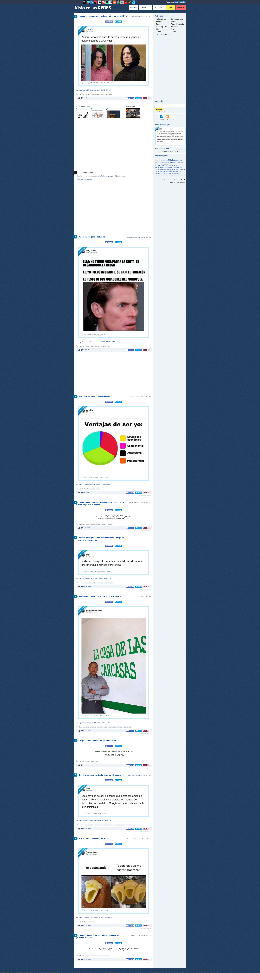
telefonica (96, 825)
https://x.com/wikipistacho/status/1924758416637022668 (95, 723)
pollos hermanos (127, 727)
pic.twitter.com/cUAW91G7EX (114, 754)
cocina (175, 160)
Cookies (176, 180)
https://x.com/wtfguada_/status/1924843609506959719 (95, 578)
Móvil (158, 29)
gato (174, 169)
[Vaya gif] (122, 2)
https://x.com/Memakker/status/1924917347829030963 (95, 484)
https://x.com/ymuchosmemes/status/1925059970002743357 (97, 342)
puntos (102, 94)
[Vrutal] (103, 2)
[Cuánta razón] (88, 2)
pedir (92, 761)
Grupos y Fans (161, 27)
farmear (170, 173)
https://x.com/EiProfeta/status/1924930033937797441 (94, 90)
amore (87, 524)
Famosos (174, 22)
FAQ (181, 180)
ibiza (156, 160)
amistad (110, 582)
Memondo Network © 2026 (177, 182)
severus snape (95, 94)
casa (175, 173)
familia (169, 171)
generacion (173, 162)
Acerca (159, 180)
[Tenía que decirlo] (125, 2)
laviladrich (138, 596)
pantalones (103, 346)
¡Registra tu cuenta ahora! (84, 179)
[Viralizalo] (133, 2)
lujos (181, 167)
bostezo (92, 921)
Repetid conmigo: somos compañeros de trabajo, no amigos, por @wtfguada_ (100, 539)
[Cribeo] (107, 2)
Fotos (158, 24)
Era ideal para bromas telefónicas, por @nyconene (100, 775)
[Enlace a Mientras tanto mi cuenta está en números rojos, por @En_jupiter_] (113, 113)
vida (164, 160)
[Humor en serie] (110, 2)
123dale (139, 935)
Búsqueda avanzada (160, 111)
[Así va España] (95, 2)
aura (169, 159)
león (178, 160)
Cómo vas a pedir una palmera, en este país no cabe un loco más (113, 751)
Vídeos (173, 32)
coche (168, 162)
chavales (128, 825)
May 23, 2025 (125, 950)
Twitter (158, 32)
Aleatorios (159, 8)
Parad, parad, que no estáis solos (93, 237)
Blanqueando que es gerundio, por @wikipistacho (100, 596)
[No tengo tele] (118, 2)
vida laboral (100, 582)
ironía (166, 167)
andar (178, 169)
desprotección (89, 825)
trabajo (164, 165)
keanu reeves (109, 94)
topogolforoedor (137, 237)
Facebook (161, 119)
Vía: (77, 90)
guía (102, 825)
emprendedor (99, 955)
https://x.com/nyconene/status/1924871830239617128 (95, 820)
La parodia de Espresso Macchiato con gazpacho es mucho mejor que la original (100, 503)
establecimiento (112, 727)
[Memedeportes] (92, 2)
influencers (158, 173)
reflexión (182, 169)
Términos (164, 180)
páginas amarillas (109, 825)
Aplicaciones (161, 19)
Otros (173, 29)
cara (178, 173)
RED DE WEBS (77, 2)
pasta (87, 921)
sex (92, 346)
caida (173, 171)
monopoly (97, 346)
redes (163, 169)
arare (139, 16)
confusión (163, 171)
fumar (174, 167)
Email (173, 119)
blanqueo (100, 727)
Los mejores (146, 8)
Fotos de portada (177, 24)
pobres (87, 955)
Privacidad (170, 180)
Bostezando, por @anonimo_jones (94, 838)
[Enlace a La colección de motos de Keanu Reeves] (133, 113)
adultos (157, 165)
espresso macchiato (95, 524)
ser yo (98, 488)
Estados (159, 22)
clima (177, 167)
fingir (106, 582)
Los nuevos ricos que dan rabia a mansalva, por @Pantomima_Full (98, 936)
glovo (97, 761)
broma (171, 165)
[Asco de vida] (84, 2)
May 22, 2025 (126, 518)
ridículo (181, 171)
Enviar (170, 8)
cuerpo (178, 162)
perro (177, 171)
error (181, 160)
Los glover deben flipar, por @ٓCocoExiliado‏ (97, 741)
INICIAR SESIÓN (180, 2)
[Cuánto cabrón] (99, 2)
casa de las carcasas (91, 727)
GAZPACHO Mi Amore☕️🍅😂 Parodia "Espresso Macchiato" (109, 516)
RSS (167, 119)
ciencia (157, 162)
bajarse (87, 346)
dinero (105, 727)
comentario (169, 169)
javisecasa (138, 396)
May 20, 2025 (120, 755)
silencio (160, 160)
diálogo (157, 171)
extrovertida (88, 582)
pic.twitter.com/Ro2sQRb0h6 (130, 948)
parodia (110, 524)
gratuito (123, 825)
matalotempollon (137, 838)
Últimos (133, 8)
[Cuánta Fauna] (114, 2)
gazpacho (104, 524)
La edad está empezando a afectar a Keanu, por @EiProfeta (104, 16)
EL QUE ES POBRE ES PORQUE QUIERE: (101, 948)
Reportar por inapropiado (146, 100)
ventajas (93, 488)
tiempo (175, 165)
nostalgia (158, 169)
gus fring (120, 727)
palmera (88, 761)
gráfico (87, 488)
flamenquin (138, 502)
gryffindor (88, 94)
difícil (94, 582)
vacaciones (159, 167)
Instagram (174, 27)
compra (170, 167)
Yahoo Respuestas (163, 34)
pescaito (139, 740)
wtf (108, 346)
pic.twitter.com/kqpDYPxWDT (123, 517)
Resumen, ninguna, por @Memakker (94, 396)
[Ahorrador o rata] (129, 2)
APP (184, 180)
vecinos (163, 162)
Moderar (180, 8)
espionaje (117, 825)
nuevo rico (106, 955)
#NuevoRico (118, 948)
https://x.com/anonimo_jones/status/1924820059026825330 (96, 917)
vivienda (165, 173)
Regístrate (169, 2)
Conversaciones (177, 19)
